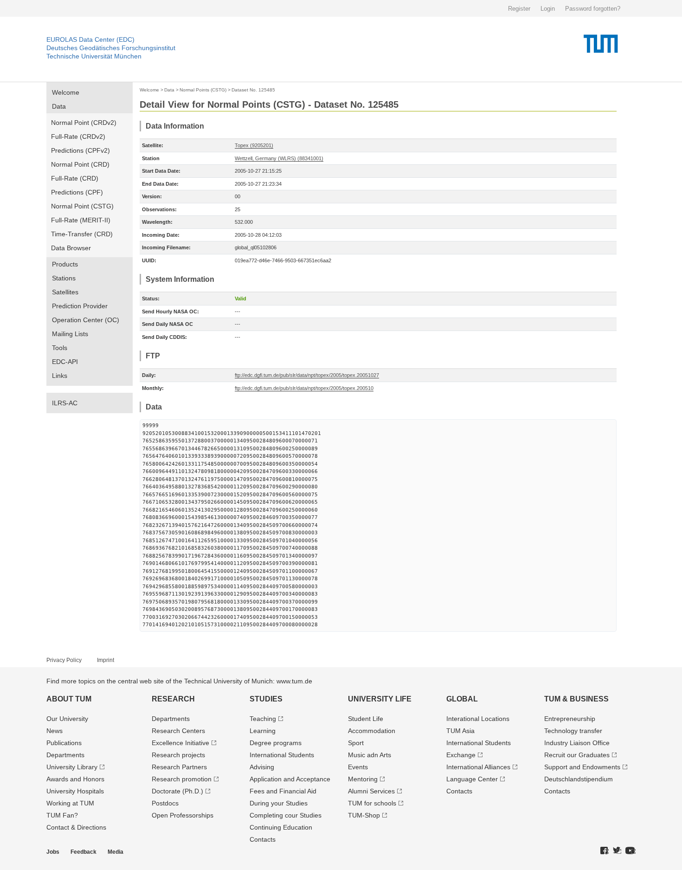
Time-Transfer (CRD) (82, 234)
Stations (64, 278)
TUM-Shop (364, 815)
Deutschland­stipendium (578, 779)
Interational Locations (477, 718)
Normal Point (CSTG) (82, 206)
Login (547, 8)
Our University (67, 718)
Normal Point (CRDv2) (83, 122)
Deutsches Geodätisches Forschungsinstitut (110, 48)
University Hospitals (75, 791)
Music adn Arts (369, 755)
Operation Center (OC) (85, 320)
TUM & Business (576, 699)
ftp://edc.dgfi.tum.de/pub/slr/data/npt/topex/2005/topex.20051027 (307, 375)
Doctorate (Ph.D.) (177, 791)
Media (115, 852)
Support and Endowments (582, 767)
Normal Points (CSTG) (203, 89)
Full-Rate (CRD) (74, 178)
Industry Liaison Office (577, 743)
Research (173, 699)
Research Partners (179, 767)
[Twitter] (617, 851)
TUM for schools (372, 803)
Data (59, 106)
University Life (380, 699)
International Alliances (478, 767)
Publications (64, 743)
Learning (263, 730)
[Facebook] (604, 851)
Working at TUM (70, 803)
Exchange (461, 755)
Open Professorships (182, 815)
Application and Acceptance (290, 779)
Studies (266, 699)
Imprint (105, 660)
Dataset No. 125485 (253, 89)
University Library (71, 767)
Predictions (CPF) (77, 192)
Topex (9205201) (254, 145)
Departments (65, 755)
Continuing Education (281, 827)
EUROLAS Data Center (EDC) (90, 39)
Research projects (178, 755)
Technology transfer (573, 730)
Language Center (472, 779)
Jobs (52, 852)
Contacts (263, 839)
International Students (282, 755)
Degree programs (276, 743)
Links (59, 375)
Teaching (263, 718)
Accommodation (371, 730)
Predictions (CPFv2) (80, 150)
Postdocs (165, 803)
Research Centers (178, 730)
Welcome (65, 92)
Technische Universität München (94, 56)
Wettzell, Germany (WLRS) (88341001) (279, 158)
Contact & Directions (76, 827)
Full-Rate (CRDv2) (78, 136)
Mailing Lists (70, 334)
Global (462, 699)
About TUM (68, 699)
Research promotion (182, 779)
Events (358, 767)
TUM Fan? (62, 815)
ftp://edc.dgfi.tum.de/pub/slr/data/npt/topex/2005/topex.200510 (304, 388)
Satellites (65, 292)
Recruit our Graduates (577, 755)
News (54, 730)
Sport (356, 743)
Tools (59, 347)
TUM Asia (460, 730)
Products (65, 264)
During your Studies (279, 803)
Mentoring (363, 779)
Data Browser (71, 248)
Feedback (84, 852)
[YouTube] (630, 851)
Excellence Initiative (180, 743)
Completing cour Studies (286, 815)
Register (519, 8)
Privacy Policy (64, 660)
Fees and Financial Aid (283, 791)
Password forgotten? (592, 8)
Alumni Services (371, 791)
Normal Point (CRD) (80, 164)
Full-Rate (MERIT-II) (80, 220)
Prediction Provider (80, 306)
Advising (262, 767)
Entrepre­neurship (569, 718)
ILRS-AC (64, 403)
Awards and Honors (75, 779)
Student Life (365, 718)
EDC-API (65, 361)
